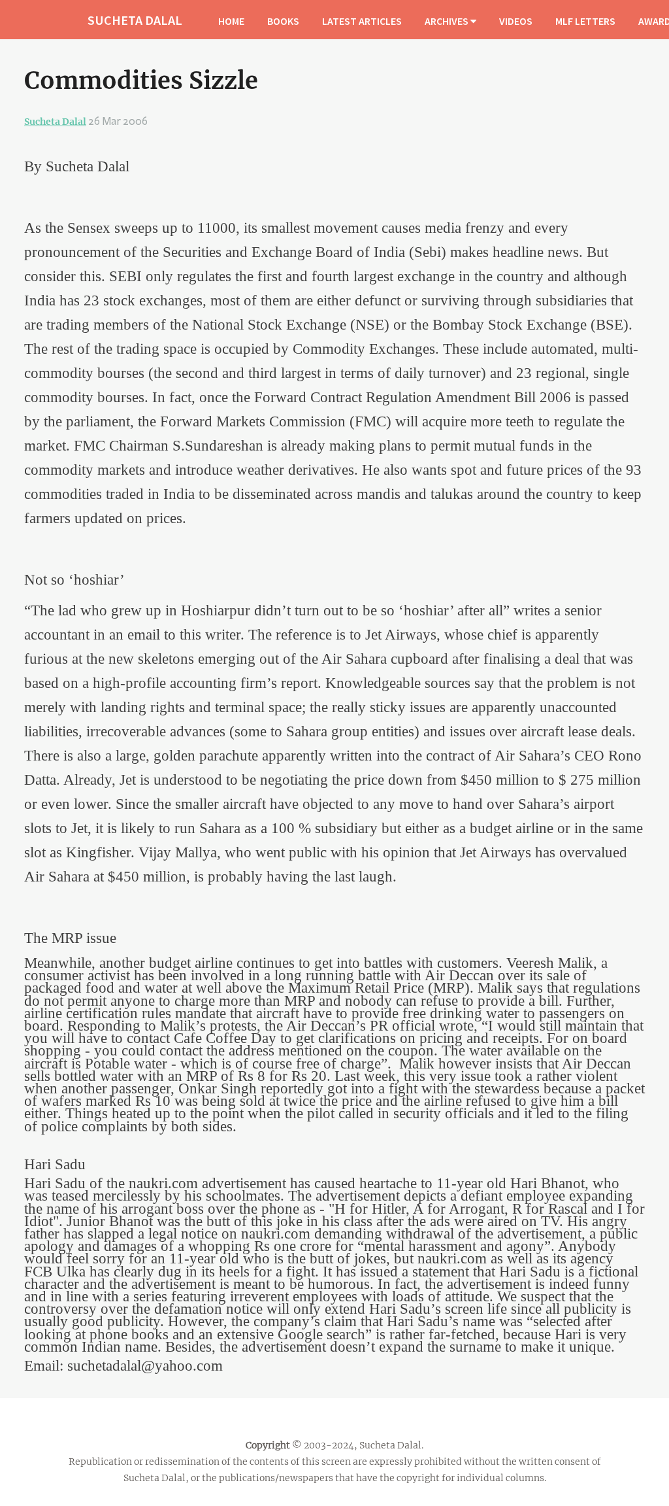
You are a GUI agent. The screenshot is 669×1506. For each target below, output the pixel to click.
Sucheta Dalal (55, 122)
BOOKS (283, 20)
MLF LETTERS (585, 20)
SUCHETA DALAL (135, 20)
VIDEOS (515, 20)
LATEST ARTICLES (362, 20)
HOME (231, 20)
